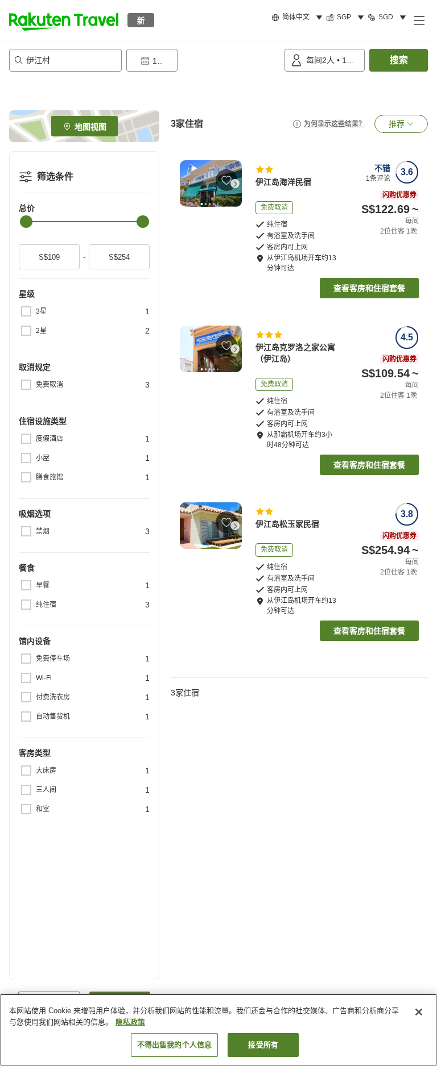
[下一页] (235, 183)
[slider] (26, 221)
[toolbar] (203, 60)
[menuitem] (298, 17)
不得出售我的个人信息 (174, 1044)
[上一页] (186, 183)
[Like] (226, 180)
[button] (63, 20)
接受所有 (263, 1044)
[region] (218, 1030)
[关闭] (418, 1012)
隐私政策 (130, 1022)
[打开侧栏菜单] (419, 20)
